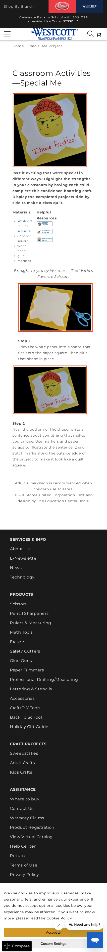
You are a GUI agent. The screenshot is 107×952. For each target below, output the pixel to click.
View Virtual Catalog (31, 836)
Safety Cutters (25, 651)
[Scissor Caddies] (45, 226)
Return (17, 855)
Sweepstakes (24, 753)
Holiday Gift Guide (29, 726)
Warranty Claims (27, 818)
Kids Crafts (21, 772)
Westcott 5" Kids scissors (24, 226)
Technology (22, 577)
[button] (7, 34)
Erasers (17, 641)
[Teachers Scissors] (45, 234)
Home (18, 46)
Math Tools (21, 632)
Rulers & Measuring (30, 623)
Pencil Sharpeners (29, 613)
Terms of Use (23, 865)
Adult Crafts (22, 762)
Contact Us (22, 808)
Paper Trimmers (27, 670)
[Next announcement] (98, 20)
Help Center (23, 846)
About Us (20, 548)
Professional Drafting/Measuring (44, 679)
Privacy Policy (24, 874)
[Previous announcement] (8, 20)
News (16, 567)
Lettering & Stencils (31, 689)
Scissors (18, 604)
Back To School (26, 717)
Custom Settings (53, 944)
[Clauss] (62, 6)
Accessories (22, 698)
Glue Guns (21, 660)
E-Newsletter (24, 558)
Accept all (53, 932)
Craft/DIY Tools (25, 707)
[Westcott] (89, 6)
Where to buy (24, 799)
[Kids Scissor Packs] (45, 242)
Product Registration (32, 827)
